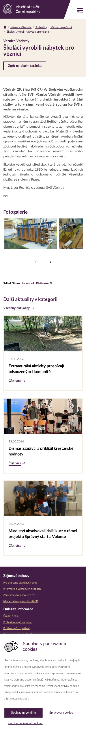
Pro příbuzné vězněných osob (20, 582)
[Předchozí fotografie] (37, 262)
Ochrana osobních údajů (28, 679)
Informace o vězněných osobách (22, 589)
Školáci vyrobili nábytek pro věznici (28, 31)
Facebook (28, 283)
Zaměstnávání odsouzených (19, 595)
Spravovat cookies (61, 712)
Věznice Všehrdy (21, 27)
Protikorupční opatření (16, 628)
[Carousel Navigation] (43, 262)
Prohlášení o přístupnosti (17, 622)
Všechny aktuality (16, 308)
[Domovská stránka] (5, 27)
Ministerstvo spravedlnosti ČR (20, 601)
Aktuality (41, 27)
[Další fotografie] (49, 262)
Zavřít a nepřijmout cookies (25, 723)
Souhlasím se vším (23, 712)
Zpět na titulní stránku (24, 65)
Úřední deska (11, 616)
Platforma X (44, 283)
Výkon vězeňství (61, 27)
